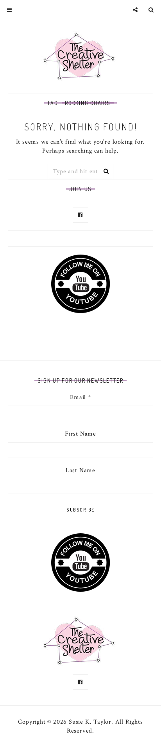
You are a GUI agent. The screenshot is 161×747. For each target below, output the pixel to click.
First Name (80, 434)
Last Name (80, 470)
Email (80, 397)
